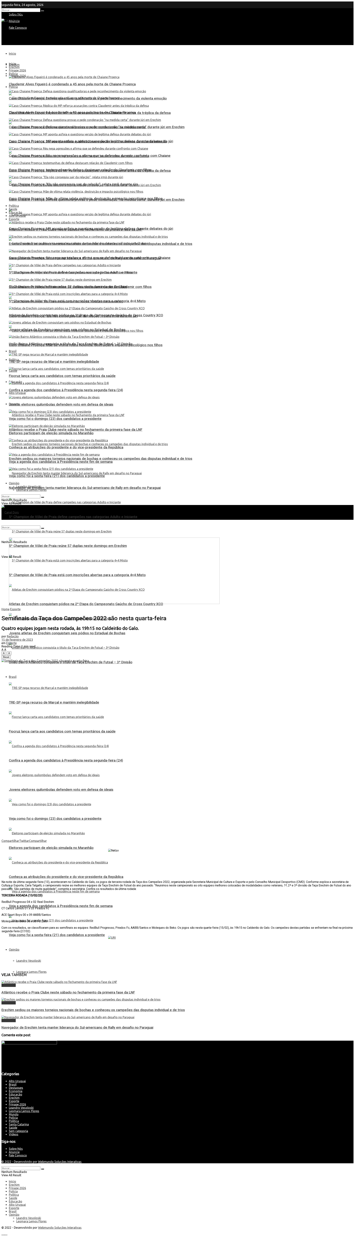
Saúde (13, 370)
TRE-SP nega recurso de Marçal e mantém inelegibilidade (54, 702)
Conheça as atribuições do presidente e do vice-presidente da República (66, 877)
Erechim (14, 67)
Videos (13, 1134)
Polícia (13, 86)
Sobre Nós (16, 1148)
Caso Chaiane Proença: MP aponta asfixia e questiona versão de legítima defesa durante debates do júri (91, 141)
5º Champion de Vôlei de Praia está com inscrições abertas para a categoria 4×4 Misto (77, 301)
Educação (15, 212)
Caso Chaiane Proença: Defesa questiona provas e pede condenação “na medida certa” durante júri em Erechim (97, 127)
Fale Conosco (18, 27)
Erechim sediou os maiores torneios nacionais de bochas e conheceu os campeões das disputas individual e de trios (100, 459)
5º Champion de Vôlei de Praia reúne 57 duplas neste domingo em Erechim (68, 287)
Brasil (12, 676)
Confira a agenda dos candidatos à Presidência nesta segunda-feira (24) (66, 760)
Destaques (8, 985)
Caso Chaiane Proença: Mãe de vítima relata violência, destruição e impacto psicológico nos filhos (86, 199)
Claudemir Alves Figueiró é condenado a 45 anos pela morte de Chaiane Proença (72, 84)
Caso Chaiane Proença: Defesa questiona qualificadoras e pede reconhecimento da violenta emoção (88, 98)
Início (12, 53)
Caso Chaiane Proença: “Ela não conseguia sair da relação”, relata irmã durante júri (73, 184)
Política (14, 205)
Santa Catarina (19, 1124)
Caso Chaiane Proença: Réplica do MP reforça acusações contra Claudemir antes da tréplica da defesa (90, 113)
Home (5, 609)
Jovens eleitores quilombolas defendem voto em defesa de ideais (61, 790)
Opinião (14, 949)
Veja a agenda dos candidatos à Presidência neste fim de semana (61, 906)
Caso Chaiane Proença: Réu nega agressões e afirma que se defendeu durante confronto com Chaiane (89, 156)
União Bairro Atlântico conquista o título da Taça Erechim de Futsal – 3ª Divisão (70, 344)
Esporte (14, 219)
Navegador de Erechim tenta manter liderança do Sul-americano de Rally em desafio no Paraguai (85, 488)
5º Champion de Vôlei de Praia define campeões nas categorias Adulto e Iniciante (73, 517)
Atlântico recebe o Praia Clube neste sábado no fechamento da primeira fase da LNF (75, 430)
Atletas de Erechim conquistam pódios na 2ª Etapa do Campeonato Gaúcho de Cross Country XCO (86, 315)
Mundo (13, 1114)
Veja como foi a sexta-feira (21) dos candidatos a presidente (57, 935)
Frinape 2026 (17, 70)
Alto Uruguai (17, 393)
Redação (13, 636)
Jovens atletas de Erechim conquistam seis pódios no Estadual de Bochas (67, 633)
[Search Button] (42, 10)
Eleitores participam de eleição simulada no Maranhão (51, 848)
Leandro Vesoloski (28, 960)
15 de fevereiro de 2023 (17, 639)
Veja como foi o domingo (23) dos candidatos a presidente (55, 819)
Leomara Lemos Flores (31, 971)
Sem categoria (18, 1131)
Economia (15, 1091)
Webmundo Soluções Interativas (60, 1161)
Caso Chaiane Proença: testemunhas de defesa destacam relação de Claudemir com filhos (80, 170)
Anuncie (14, 1152)
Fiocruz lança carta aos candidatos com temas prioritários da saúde (62, 731)
